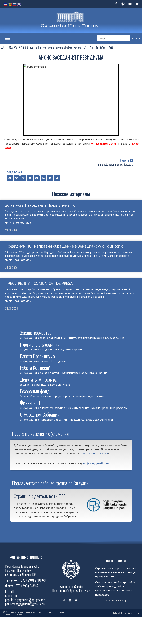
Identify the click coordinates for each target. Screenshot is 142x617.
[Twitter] (137, 4)
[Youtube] (130, 4)
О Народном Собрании (40, 414)
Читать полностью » (18, 222)
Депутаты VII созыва (38, 379)
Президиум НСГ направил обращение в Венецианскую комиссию (64, 246)
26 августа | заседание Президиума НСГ (41, 205)
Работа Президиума (37, 356)
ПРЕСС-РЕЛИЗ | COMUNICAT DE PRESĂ (39, 283)
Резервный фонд (35, 391)
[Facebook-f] (116, 4)
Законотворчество (35, 332)
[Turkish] (5, 4)
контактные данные (26, 556)
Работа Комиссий (35, 367)
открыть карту (115, 600)
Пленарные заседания (40, 344)
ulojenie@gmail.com (96, 463)
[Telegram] (123, 4)
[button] (7, 38)
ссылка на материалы (93, 453)
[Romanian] (10, 4)
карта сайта (116, 560)
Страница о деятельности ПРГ (39, 496)
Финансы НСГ (32, 402)
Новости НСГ (126, 160)
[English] (19, 4)
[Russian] (14, 4)
